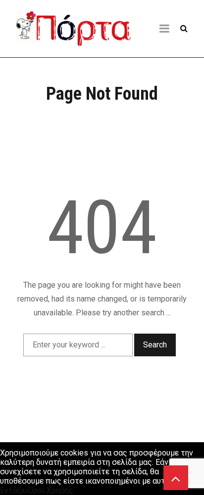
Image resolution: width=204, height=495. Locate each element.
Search (155, 344)
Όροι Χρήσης (50, 490)
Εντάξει (14, 490)
